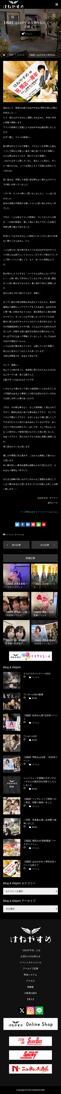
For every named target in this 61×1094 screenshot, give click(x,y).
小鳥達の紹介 (30, 993)
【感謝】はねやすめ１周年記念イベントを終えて (39, 863)
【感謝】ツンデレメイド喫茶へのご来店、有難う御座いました (39, 800)
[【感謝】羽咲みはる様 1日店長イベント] (11, 764)
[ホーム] (4, 54)
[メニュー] (56, 4)
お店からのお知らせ (30, 956)
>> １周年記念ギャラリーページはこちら (39, 511)
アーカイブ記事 (30, 968)
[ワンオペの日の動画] (11, 701)
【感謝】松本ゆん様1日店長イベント (40, 717)
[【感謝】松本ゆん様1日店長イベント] (11, 722)
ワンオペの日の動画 (33, 694)
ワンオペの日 (30, 736)
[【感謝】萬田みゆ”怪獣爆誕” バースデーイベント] (11, 847)
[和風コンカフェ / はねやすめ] (13, 4)
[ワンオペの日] (11, 743)
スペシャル (19, 534)
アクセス (30, 981)
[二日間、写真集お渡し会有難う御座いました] (11, 826)
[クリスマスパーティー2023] (11, 680)
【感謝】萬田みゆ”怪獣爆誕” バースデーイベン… (39, 842)
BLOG (34, 698)
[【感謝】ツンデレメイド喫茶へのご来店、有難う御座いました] (11, 805)
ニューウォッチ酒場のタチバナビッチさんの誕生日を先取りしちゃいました (39, 781)
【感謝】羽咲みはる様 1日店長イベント (40, 759)
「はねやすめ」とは (30, 950)
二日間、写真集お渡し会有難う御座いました (39, 821)
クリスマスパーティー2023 (36, 673)
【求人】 (30, 999)
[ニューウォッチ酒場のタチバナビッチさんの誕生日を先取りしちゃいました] (11, 785)
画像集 (30, 987)
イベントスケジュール (30, 962)
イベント (28, 34)
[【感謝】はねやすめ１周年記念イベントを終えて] (11, 868)
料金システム (30, 975)
